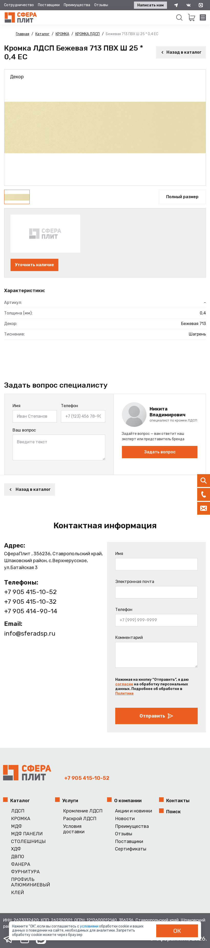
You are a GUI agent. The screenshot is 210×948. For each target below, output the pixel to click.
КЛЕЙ (17, 892)
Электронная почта (134, 581)
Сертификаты (130, 849)
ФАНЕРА (20, 864)
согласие (124, 684)
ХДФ (16, 849)
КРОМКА (20, 818)
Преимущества (77, 5)
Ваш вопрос (24, 430)
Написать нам (150, 5)
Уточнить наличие (34, 264)
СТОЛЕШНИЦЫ (28, 841)
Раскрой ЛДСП (79, 818)
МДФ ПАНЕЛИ (27, 834)
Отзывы (101, 5)
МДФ (16, 826)
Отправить (152, 716)
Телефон (69, 405)
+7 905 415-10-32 (30, 601)
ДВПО (17, 856)
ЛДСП (17, 811)
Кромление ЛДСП (82, 811)
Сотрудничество (19, 5)
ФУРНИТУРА (25, 872)
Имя (16, 405)
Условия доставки (74, 829)
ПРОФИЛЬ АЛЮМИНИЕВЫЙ (30, 882)
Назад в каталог (184, 52)
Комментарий (129, 637)
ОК (177, 930)
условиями (89, 926)
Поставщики (49, 5)
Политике (124, 693)
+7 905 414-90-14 (30, 611)
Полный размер (182, 196)
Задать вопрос (159, 451)
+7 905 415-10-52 (30, 592)
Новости (125, 818)
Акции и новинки (133, 811)
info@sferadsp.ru (29, 633)
